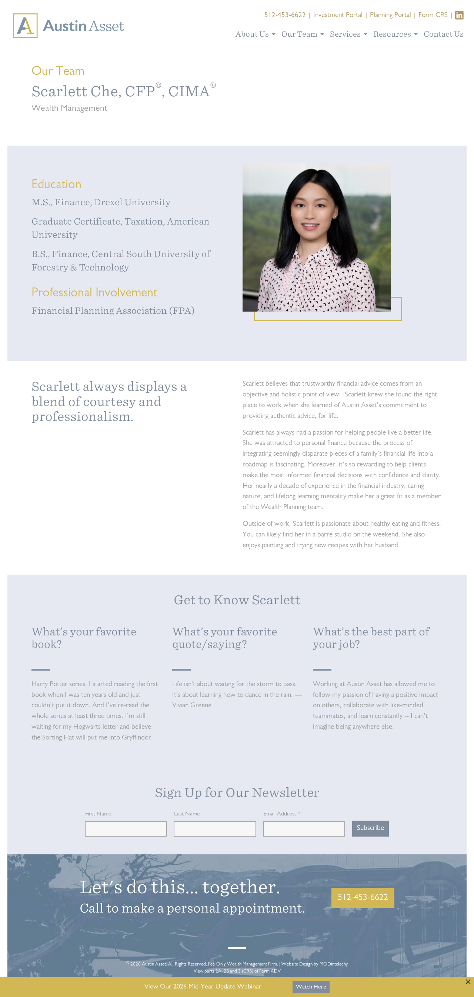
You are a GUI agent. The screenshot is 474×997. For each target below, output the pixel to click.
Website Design (297, 964)
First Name (98, 814)
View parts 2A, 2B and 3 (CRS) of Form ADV (237, 971)
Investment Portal (338, 15)
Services (346, 34)
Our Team (300, 34)
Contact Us (444, 34)
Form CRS (433, 15)
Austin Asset (154, 964)
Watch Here (311, 987)
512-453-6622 (285, 15)
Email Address (281, 814)
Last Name (187, 814)
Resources (393, 34)
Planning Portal (390, 15)
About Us (253, 34)
